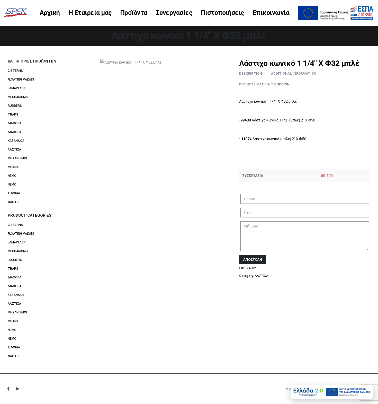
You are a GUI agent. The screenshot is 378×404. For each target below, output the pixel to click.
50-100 (327, 176)
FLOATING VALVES (21, 79)
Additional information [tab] (293, 73)
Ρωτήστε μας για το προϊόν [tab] (264, 84)
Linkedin (18, 389)
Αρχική (50, 12)
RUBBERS (15, 106)
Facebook (8, 389)
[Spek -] (17, 12)
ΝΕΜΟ (12, 176)
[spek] (335, 12)
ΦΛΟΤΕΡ (14, 202)
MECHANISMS (18, 97)
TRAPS (13, 114)
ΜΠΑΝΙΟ (14, 167)
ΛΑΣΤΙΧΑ (261, 276)
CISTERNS (15, 71)
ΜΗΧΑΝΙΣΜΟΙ (17, 158)
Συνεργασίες (174, 12)
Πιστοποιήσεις (222, 12)
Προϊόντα (133, 12)
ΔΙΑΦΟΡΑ (14, 123)
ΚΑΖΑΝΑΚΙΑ (16, 141)
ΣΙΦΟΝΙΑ (14, 193)
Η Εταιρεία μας (90, 12)
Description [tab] (250, 73)
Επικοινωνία (271, 12)
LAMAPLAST (17, 88)
